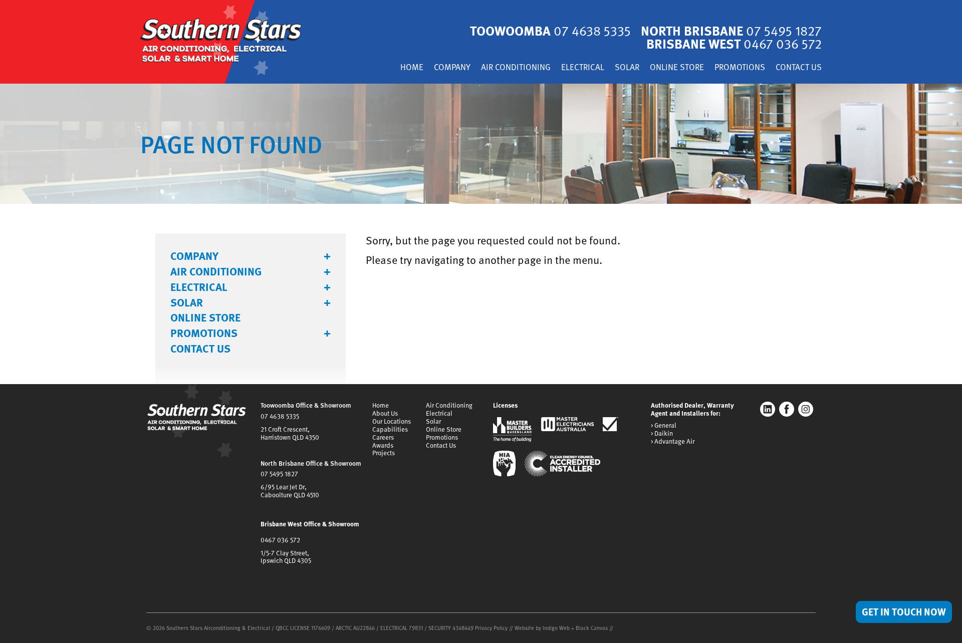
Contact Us (799, 68)
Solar (627, 68)
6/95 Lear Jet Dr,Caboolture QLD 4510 (290, 491)
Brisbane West (734, 43)
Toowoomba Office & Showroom (306, 405)
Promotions (739, 68)
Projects (383, 453)
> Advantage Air (672, 442)
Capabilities (390, 429)
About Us (385, 413)
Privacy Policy (491, 627)
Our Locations (391, 421)
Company (452, 68)
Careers (383, 437)
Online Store (677, 68)
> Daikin (662, 434)
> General (663, 426)
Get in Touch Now (904, 611)
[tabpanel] (481, 144)
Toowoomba (550, 30)
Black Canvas (592, 627)
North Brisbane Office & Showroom (311, 463)
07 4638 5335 (280, 416)
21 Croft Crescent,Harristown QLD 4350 (290, 433)
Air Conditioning (516, 68)
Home (411, 68)
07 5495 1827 (279, 474)
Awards (382, 445)
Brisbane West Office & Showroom (310, 524)
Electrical (582, 68)
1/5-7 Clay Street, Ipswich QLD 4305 (286, 557)
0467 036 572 (280, 540)
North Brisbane (731, 30)
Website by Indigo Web (543, 627)
